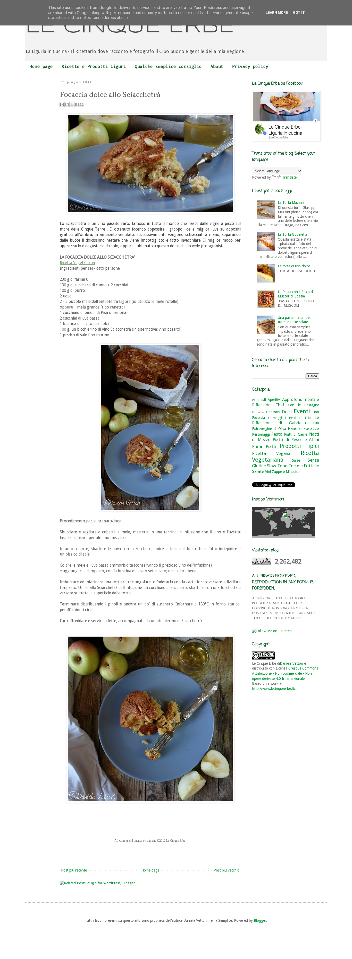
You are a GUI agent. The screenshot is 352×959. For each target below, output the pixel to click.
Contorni (273, 412)
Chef (279, 404)
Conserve (258, 412)
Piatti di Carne (295, 434)
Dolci (287, 411)
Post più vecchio (226, 870)
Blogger (260, 920)
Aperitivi (274, 400)
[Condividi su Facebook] (76, 104)
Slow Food (277, 465)
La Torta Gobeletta (292, 234)
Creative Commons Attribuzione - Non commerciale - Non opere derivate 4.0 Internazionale (285, 673)
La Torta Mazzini (291, 202)
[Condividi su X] (71, 104)
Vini (268, 472)
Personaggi (261, 434)
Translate (289, 177)
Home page (41, 66)
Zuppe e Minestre (285, 472)
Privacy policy (250, 66)
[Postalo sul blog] (67, 104)
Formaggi (275, 418)
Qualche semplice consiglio (168, 66)
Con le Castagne (303, 405)
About (217, 66)
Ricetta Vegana (271, 453)
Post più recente (74, 870)
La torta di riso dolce (294, 266)
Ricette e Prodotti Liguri (94, 66)
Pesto (276, 434)
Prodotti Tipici (299, 446)
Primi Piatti (264, 446)
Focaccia (258, 418)
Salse (296, 460)
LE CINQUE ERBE (129, 27)
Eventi (302, 411)
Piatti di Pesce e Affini (296, 439)
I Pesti (290, 418)
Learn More (277, 13)
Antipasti (259, 400)
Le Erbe (305, 418)
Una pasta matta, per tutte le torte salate (294, 319)
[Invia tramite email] (62, 104)
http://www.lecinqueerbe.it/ (273, 689)
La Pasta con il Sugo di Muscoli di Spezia (296, 294)
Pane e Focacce (303, 428)
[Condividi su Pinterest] (81, 104)
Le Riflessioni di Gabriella (285, 420)
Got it (299, 13)
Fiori (315, 412)
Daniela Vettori (291, 663)
